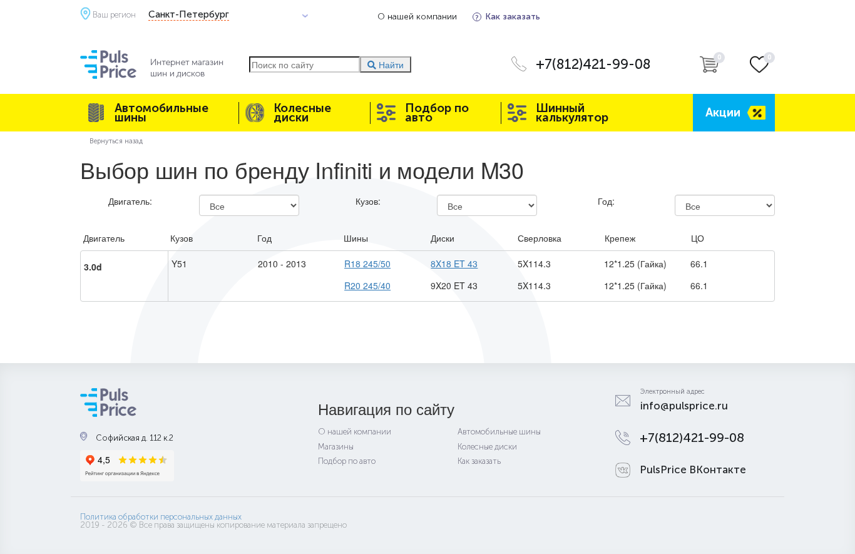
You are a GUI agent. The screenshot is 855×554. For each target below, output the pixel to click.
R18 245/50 (367, 263)
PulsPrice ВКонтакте (693, 469)
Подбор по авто (437, 113)
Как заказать (512, 17)
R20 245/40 (367, 285)
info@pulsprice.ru (684, 405)
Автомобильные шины (161, 113)
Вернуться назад (116, 141)
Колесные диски (302, 113)
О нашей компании (417, 17)
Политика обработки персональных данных (161, 516)
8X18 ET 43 (454, 263)
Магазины (336, 446)
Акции (722, 112)
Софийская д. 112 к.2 (134, 438)
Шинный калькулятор (572, 113)
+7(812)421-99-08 (593, 64)
